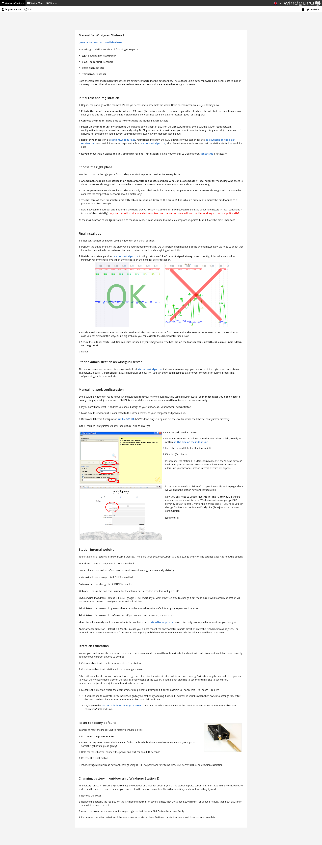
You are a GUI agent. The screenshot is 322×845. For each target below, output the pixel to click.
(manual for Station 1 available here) (100, 42)
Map (36, 3)
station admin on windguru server (122, 705)
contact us (206, 153)
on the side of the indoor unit (190, 442)
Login (312, 9)
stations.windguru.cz (122, 139)
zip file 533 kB (126, 419)
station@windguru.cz (160, 622)
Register (12, 9)
